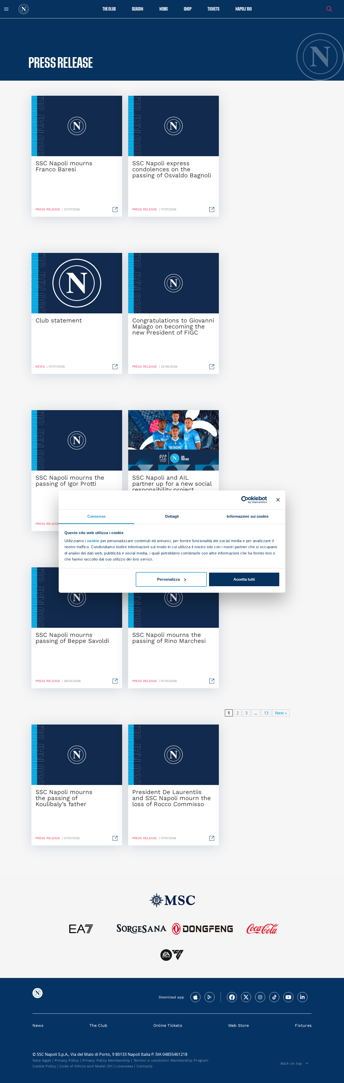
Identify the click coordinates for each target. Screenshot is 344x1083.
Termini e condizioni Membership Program (171, 1060)
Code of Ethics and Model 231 (85, 1066)
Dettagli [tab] (172, 516)
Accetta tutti (244, 579)
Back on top (291, 1063)
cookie (93, 541)
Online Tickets (167, 1025)
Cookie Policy (44, 1066)
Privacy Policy (67, 1060)
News (37, 1025)
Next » (281, 713)
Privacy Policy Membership (106, 1060)
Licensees (124, 1066)
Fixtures (303, 1025)
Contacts (144, 1066)
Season (137, 9)
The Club (98, 1025)
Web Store (238, 1025)
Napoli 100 (243, 9)
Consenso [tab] (96, 516)
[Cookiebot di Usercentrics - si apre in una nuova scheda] (245, 500)
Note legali (41, 1060)
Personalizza (168, 579)
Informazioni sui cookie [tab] (247, 516)
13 (266, 713)
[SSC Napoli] (24, 9)
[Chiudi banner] (278, 500)
